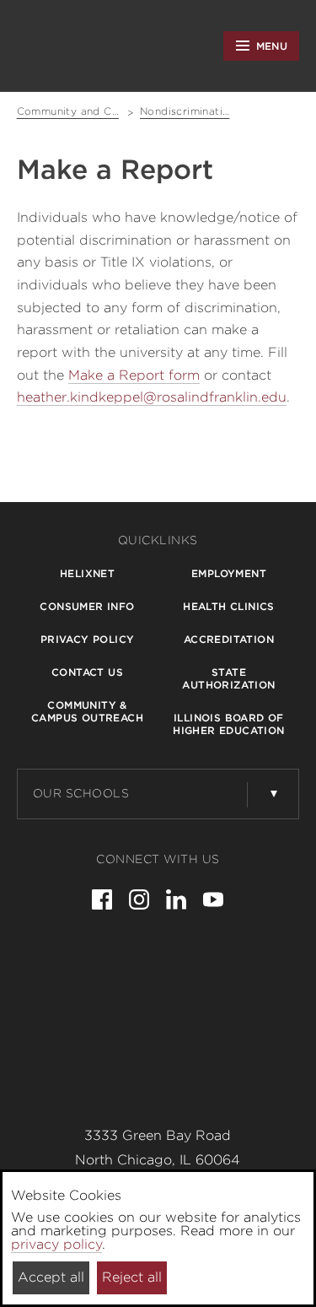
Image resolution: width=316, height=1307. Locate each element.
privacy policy (56, 1244)
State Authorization (228, 678)
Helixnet (87, 573)
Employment (228, 573)
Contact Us (87, 672)
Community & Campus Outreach (87, 711)
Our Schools (81, 793)
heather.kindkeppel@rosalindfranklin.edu (152, 397)
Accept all (51, 1277)
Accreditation (229, 639)
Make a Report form (134, 375)
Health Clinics (229, 606)
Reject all (132, 1277)
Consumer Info (87, 606)
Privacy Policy (87, 639)
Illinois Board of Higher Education (228, 724)
